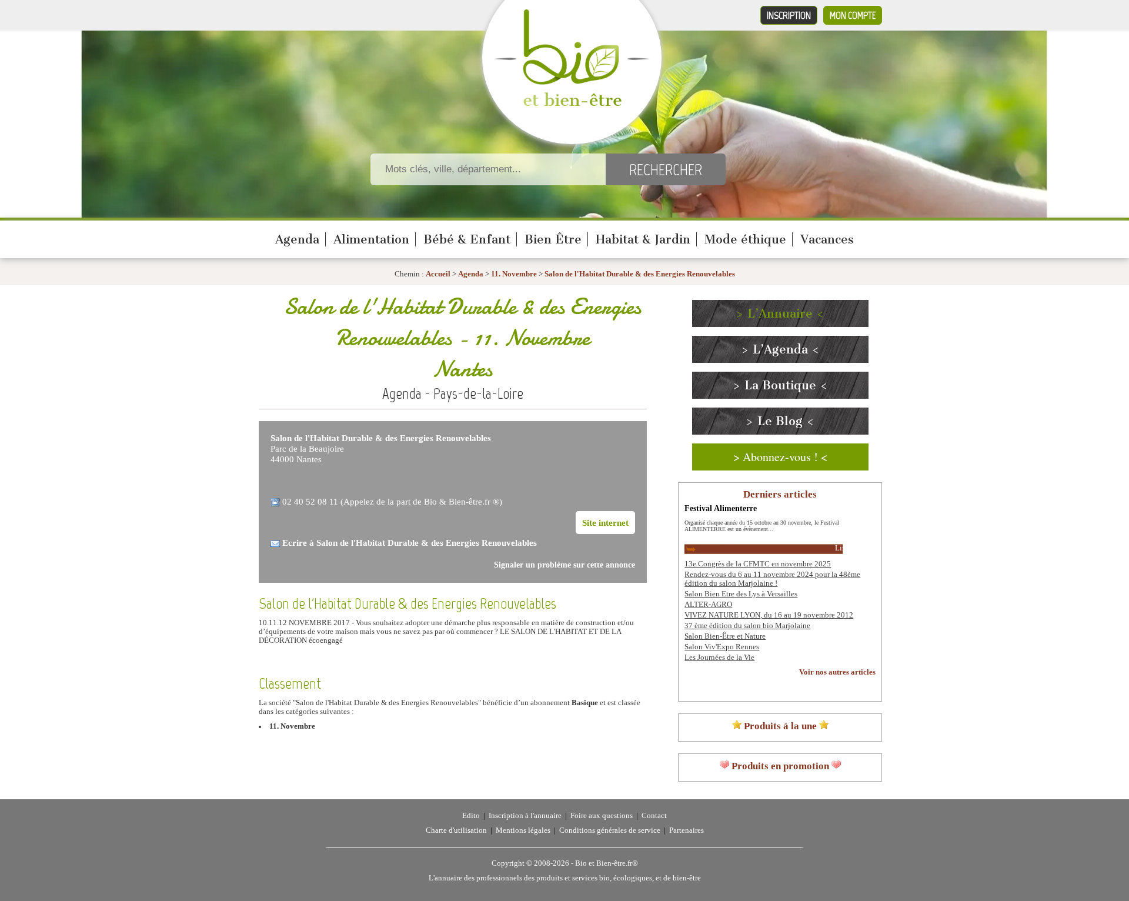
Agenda (297, 239)
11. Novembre (514, 274)
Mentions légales (523, 830)
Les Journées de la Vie (719, 657)
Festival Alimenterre (720, 508)
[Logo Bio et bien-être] (572, 103)
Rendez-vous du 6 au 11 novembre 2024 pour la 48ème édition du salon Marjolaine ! (772, 579)
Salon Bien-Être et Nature (725, 636)
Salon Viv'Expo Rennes (721, 647)
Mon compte (853, 15)
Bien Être (553, 239)
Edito (471, 816)
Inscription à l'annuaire (525, 816)
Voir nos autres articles (837, 672)
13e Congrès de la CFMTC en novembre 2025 (757, 564)
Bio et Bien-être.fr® (606, 863)
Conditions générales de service (609, 830)
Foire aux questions (601, 816)
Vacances (827, 239)
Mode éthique (745, 239)
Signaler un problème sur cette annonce (564, 564)
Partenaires (686, 830)
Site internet (605, 523)
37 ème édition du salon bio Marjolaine (747, 626)
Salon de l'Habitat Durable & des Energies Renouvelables (640, 274)
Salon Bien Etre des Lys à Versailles (740, 594)
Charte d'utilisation (456, 830)
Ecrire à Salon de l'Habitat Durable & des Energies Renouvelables (409, 543)
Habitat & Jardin (643, 239)
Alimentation (371, 239)
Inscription (789, 15)
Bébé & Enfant (466, 239)
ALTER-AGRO (708, 604)
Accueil (438, 274)
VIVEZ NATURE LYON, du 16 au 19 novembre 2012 (768, 615)
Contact (654, 816)
